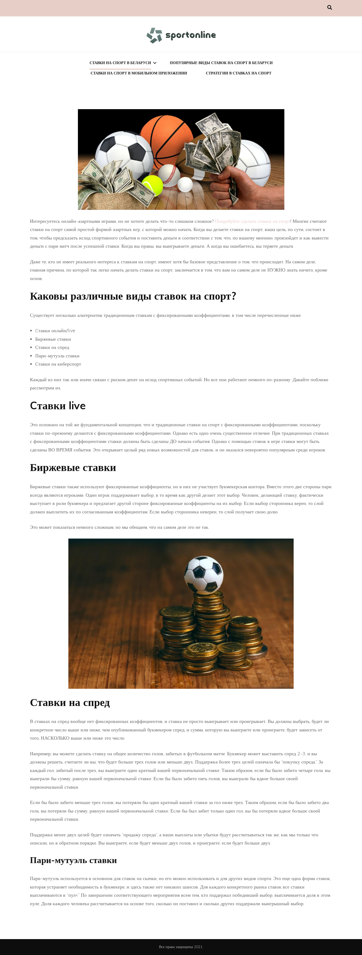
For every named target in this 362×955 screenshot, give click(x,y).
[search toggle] (329, 7)
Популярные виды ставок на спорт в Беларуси (221, 62)
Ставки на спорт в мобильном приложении (139, 73)
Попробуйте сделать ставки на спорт (252, 221)
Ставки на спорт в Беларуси (120, 62)
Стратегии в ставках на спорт (238, 73)
